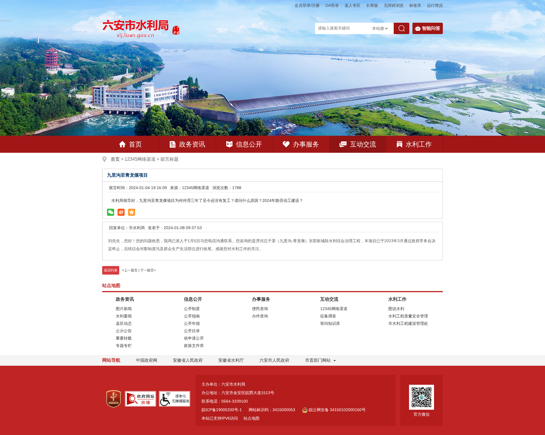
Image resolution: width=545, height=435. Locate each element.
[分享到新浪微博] (121, 212)
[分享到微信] (110, 212)
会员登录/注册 (307, 5)
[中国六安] (175, 28)
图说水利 (396, 308)
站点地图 (251, 418)
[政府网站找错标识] (140, 398)
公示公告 (124, 331)
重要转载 (124, 338)
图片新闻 (124, 308)
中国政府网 (146, 360)
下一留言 (147, 270)
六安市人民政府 (274, 360)
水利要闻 (124, 316)
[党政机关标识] (113, 398)
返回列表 (111, 270)
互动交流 (363, 144)
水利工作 (419, 144)
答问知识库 (330, 323)
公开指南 (192, 316)
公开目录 (192, 331)
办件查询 (260, 316)
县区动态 (124, 323)
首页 (135, 144)
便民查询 (260, 308)
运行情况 (435, 5)
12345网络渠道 (333, 308)
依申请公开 (194, 338)
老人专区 (352, 5)
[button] (372, 5)
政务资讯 (192, 144)
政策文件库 (194, 345)
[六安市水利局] (135, 28)
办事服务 (306, 144)
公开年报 (192, 323)
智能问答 (431, 28)
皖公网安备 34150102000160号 (337, 409)
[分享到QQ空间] (131, 212)
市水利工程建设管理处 (408, 323)
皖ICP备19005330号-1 (222, 409)
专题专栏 (124, 345)
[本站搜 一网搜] (380, 28)
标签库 (415, 5)
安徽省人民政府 (188, 360)
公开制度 (192, 308)
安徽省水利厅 (231, 360)
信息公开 (249, 144)
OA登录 (332, 5)
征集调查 (328, 316)
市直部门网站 (318, 360)
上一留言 (131, 270)
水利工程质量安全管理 (408, 316)
